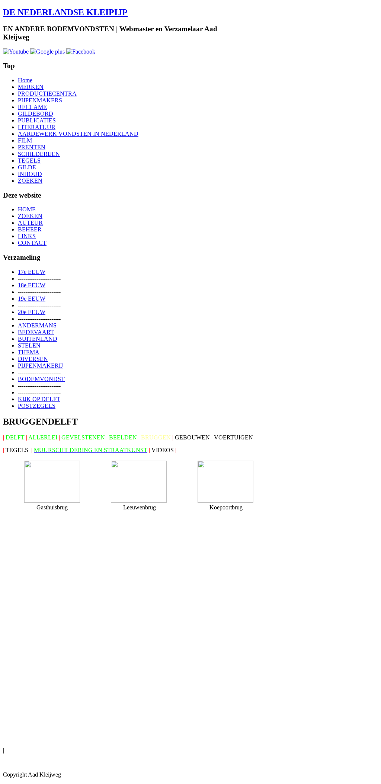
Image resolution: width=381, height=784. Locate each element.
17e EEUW (31, 272)
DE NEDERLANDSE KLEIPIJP (65, 12)
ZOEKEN (30, 180)
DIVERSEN (33, 359)
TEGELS (29, 160)
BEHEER (30, 229)
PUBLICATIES (37, 120)
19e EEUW (31, 298)
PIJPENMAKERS (40, 100)
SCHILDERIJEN (39, 154)
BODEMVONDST (41, 379)
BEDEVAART (36, 332)
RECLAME (32, 107)
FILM (25, 140)
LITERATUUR (36, 127)
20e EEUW (31, 312)
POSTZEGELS (36, 406)
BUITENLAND (37, 339)
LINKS (27, 236)
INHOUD (30, 174)
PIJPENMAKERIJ (40, 365)
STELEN (29, 345)
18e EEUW (31, 285)
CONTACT (32, 243)
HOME (27, 209)
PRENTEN (31, 147)
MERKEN (31, 87)
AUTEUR (30, 223)
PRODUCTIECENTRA (47, 93)
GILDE (27, 167)
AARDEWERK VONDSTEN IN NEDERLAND (78, 134)
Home (25, 80)
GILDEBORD (35, 114)
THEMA (28, 352)
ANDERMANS (37, 325)
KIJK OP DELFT (39, 399)
